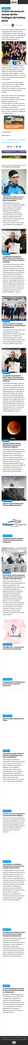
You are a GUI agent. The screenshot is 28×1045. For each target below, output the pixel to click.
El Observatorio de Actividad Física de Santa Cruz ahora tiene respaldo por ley (14, 325)
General (6, 440)
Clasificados (7, 500)
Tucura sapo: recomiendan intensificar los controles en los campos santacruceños (13, 866)
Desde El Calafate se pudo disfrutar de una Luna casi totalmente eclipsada (12, 445)
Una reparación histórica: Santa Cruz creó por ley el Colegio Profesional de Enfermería (14, 934)
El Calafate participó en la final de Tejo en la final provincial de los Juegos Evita (13, 990)
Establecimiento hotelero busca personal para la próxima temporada (14, 683)
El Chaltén (6, 572)
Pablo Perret (18, 25)
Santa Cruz (6, 861)
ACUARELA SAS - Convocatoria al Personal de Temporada (13, 648)
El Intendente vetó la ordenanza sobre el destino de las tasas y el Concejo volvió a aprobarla (14, 577)
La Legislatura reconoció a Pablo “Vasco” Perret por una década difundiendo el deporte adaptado (13, 259)
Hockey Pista (5, 142)
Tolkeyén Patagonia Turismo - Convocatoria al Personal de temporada (13, 540)
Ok (14, 1042)
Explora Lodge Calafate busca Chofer (13, 719)
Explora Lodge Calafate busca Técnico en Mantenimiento (13, 504)
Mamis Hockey (14, 142)
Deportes (6, 8)
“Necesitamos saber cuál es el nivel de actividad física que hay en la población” (13, 198)
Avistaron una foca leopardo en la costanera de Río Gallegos (14, 814)
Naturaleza (7, 811)
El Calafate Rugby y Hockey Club (16, 140)
